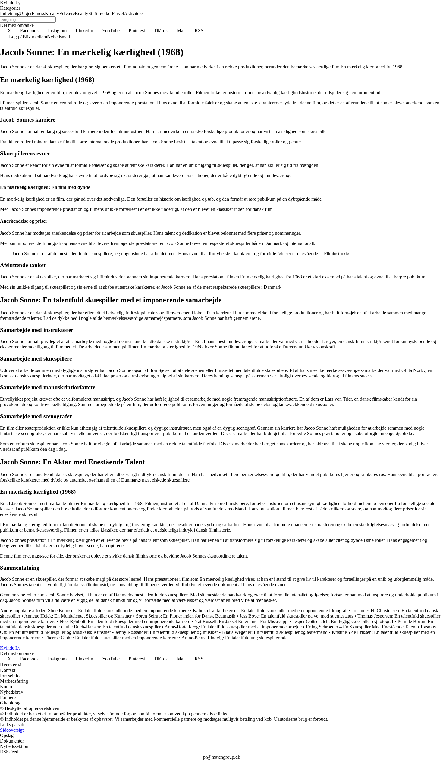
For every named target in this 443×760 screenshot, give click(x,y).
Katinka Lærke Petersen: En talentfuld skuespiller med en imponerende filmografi (270, 610)
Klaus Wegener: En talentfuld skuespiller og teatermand (275, 632)
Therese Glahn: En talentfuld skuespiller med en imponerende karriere (111, 637)
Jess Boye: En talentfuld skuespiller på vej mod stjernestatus (296, 615)
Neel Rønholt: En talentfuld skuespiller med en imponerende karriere (125, 621)
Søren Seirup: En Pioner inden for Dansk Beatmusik (185, 615)
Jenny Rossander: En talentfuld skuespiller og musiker (166, 632)
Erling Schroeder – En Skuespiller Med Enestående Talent (361, 626)
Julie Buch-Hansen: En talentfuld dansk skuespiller (112, 626)
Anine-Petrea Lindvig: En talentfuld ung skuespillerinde (234, 637)
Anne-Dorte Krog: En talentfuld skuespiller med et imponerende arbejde (233, 626)
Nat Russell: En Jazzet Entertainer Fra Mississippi (241, 621)
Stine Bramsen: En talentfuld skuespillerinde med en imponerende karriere (118, 610)
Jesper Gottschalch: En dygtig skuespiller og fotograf (343, 621)
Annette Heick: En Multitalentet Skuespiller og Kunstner (78, 615)
